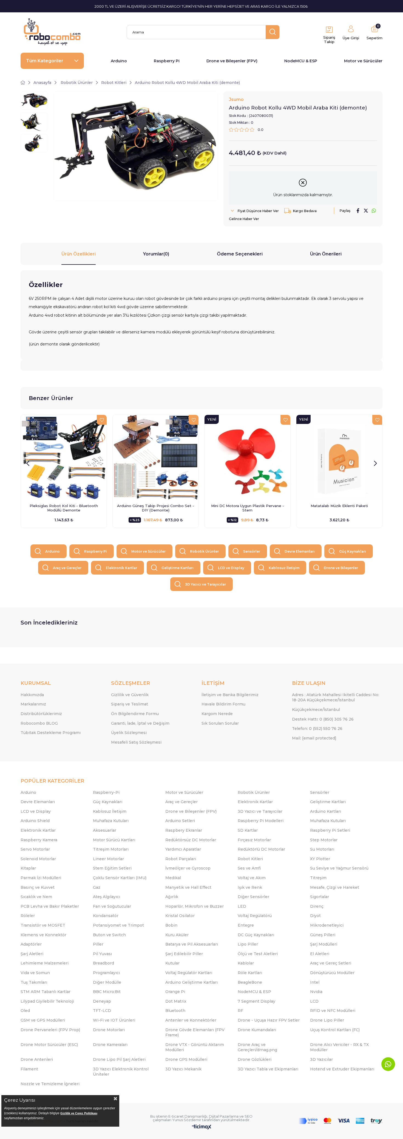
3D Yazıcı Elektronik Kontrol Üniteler (121, 1072)
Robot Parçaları (180, 858)
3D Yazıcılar (321, 1059)
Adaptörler (31, 944)
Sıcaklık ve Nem (36, 896)
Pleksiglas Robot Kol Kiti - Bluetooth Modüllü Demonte (64, 508)
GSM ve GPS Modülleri (43, 1020)
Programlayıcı (106, 972)
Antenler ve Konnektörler (190, 1020)
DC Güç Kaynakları (256, 934)
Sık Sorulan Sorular (220, 723)
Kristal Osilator (180, 915)
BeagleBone (250, 982)
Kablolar (246, 963)
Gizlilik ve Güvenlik (130, 694)
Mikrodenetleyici (327, 925)
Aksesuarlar (104, 830)
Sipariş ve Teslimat (129, 704)
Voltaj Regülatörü (255, 915)
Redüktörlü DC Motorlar (261, 849)
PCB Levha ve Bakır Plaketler (50, 906)
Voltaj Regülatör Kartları (188, 972)
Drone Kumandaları (257, 1029)
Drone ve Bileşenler (341, 568)
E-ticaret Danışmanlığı (187, 1116)
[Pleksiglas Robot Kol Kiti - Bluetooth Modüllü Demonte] (64, 458)
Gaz (96, 887)
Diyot (315, 915)
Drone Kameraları (110, 1044)
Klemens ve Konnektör (43, 934)
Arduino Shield (35, 820)
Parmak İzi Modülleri (41, 877)
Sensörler (251, 551)
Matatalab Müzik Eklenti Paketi (339, 506)
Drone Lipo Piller (327, 1020)
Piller (98, 944)
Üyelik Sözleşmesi (129, 732)
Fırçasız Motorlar (254, 839)
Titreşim (318, 877)
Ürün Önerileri (326, 254)
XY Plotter (320, 858)
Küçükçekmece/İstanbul (316, 709)
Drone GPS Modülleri (186, 1059)
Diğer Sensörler (253, 896)
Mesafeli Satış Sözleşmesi (136, 742)
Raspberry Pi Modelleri (260, 820)
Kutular (172, 963)
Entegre (246, 925)
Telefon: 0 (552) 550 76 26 (317, 728)
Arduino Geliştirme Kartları (191, 982)
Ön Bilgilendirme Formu (135, 713)
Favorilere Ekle (102, 420)
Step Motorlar (323, 839)
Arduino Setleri (180, 820)
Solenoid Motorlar (38, 858)
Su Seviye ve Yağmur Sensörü (339, 868)
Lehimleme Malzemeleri (45, 963)
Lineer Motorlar (108, 858)
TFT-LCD (102, 1010)
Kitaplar (28, 868)
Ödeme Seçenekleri (240, 254)
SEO (248, 1116)
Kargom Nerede (217, 713)
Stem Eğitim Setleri (112, 868)
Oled (25, 1010)
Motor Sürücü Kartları (114, 839)
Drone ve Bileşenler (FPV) (231, 60)
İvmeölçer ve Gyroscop (188, 868)
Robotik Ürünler (204, 551)
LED (242, 906)
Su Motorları (322, 849)
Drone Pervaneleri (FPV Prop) (50, 1029)
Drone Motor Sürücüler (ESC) (49, 1044)
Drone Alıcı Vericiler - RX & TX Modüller (339, 1047)
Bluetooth (175, 1010)
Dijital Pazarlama (224, 1116)
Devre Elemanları (300, 551)
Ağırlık (171, 896)
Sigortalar (319, 896)
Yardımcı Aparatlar (183, 849)
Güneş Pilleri (322, 934)
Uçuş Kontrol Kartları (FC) (335, 1029)
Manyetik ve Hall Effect (188, 887)
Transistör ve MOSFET (43, 925)
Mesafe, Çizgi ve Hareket (334, 887)
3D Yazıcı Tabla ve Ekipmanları (268, 1069)
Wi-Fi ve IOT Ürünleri (114, 1020)
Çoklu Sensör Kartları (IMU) (119, 877)
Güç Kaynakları (352, 551)
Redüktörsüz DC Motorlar (190, 839)
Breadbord (103, 963)
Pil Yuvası (102, 953)
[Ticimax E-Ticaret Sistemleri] (201, 1127)
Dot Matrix (175, 1001)
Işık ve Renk (250, 887)
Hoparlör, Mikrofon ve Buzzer (194, 906)
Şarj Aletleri (32, 953)
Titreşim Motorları (111, 849)
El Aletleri (319, 953)
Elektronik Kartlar (121, 568)
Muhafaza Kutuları (111, 820)
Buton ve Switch (109, 934)
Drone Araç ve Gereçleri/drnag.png (257, 1047)
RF (240, 1010)
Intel (314, 982)
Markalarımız (33, 704)
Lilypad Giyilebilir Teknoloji (47, 1001)
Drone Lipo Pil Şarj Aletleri (119, 1059)
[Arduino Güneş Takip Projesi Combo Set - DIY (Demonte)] (155, 458)
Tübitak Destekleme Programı (51, 732)
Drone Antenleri (37, 1059)
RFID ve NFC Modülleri (332, 1010)
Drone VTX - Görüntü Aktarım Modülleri (194, 1047)
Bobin (171, 925)
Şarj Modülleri (323, 944)
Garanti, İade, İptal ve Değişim (140, 723)
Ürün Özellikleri (78, 254)
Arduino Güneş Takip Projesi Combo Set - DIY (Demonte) (155, 508)
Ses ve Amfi (249, 868)
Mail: (314, 738)
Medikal (173, 877)
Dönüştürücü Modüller (332, 972)
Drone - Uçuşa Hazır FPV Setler (269, 1020)
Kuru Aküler (177, 934)
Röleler (28, 915)
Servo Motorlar (35, 849)
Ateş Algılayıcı (106, 896)
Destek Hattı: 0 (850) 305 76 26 (323, 719)
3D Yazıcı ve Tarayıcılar (205, 584)
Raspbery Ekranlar (183, 830)
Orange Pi (175, 991)
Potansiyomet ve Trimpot (118, 925)
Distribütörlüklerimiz (41, 713)
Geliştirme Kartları (177, 568)
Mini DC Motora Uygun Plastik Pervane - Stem (247, 508)
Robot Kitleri (250, 858)
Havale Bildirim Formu (223, 704)
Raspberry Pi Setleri (330, 830)
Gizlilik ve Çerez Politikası (78, 1113)
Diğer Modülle (107, 982)
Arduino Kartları (325, 811)
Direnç (316, 906)
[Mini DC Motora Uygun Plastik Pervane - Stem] (247, 458)
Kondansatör (105, 915)
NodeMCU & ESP (300, 60)
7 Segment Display (256, 1001)
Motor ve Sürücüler (363, 60)
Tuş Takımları (34, 982)
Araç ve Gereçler (67, 568)
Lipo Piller (248, 944)
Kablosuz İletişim (284, 568)
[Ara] (272, 32)
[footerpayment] (340, 1121)
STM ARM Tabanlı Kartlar (45, 991)
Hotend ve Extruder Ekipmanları (342, 1069)
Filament (29, 1069)
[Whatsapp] (388, 1064)
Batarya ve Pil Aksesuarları (191, 944)
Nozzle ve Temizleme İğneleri (50, 1083)
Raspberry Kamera (39, 839)
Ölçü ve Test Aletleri (258, 953)
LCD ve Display (231, 568)
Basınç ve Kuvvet (38, 887)
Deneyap (102, 1001)
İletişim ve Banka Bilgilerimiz (230, 694)
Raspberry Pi (167, 60)
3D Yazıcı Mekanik (183, 1069)
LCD (314, 1001)
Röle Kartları (250, 972)
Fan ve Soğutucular (112, 906)
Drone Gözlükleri (254, 1059)
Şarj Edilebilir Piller (184, 953)
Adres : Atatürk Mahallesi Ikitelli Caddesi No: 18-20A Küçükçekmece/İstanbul (335, 697)
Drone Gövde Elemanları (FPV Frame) (195, 1032)
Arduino (119, 60)
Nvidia (316, 991)
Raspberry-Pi (106, 792)
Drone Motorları (109, 1029)
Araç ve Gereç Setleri (330, 963)
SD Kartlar (248, 830)
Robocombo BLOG (39, 723)
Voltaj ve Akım (252, 877)
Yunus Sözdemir (186, 1120)
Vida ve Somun (35, 972)
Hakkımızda (32, 694)
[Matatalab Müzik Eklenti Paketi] (339, 458)
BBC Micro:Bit (107, 991)
